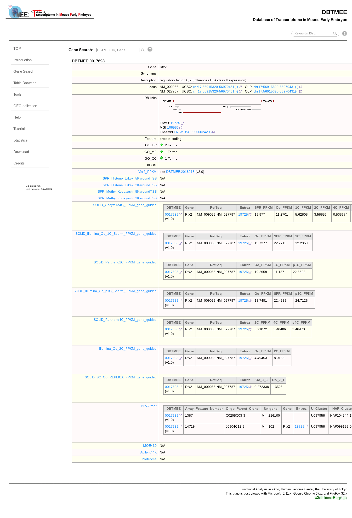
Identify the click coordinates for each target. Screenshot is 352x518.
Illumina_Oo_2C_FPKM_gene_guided (128, 348)
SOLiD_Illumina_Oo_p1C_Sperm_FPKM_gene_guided (115, 291)
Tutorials (20, 129)
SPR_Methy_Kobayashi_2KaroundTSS (127, 198)
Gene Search (23, 71)
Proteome (149, 459)
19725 (175, 123)
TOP (17, 48)
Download (21, 152)
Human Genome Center (297, 489)
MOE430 (150, 445)
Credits (19, 163)
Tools (17, 94)
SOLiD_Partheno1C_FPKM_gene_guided (125, 262)
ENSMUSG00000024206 (193, 132)
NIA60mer (149, 406)
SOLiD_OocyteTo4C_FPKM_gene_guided (125, 205)
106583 (173, 127)
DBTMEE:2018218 (180, 172)
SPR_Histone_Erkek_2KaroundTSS (130, 185)
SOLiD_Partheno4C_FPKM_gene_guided (125, 320)
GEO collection (25, 106)
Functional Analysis (259, 489)
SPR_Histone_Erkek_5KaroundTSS (130, 178)
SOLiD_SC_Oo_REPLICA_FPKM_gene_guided (121, 377)
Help (17, 117)
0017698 (171, 214)
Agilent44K (148, 452)
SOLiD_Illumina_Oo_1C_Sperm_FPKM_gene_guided (116, 233)
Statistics (20, 140)
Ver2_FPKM (147, 172)
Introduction (22, 60)
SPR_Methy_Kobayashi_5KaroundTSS (127, 191)
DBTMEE (334, 12)
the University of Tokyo (331, 489)
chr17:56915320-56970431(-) (215, 87)
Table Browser (24, 83)
